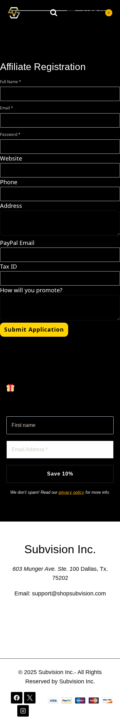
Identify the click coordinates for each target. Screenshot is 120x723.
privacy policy (71, 492)
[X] (30, 697)
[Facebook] (16, 697)
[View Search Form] (53, 12)
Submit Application (34, 329)
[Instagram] (23, 711)
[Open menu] (70, 12)
